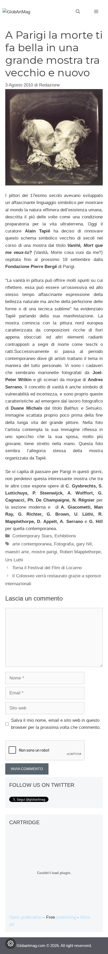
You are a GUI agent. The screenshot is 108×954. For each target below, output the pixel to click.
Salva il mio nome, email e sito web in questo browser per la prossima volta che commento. (56, 724)
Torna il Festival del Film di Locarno (47, 567)
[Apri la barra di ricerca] (78, 11)
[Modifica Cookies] (10, 943)
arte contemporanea (31, 544)
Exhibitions (65, 535)
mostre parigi (44, 551)
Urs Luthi (14, 559)
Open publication (25, 917)
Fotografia (64, 544)
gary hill (84, 544)
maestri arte (17, 551)
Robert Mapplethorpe (80, 551)
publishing (66, 917)
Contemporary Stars (32, 535)
